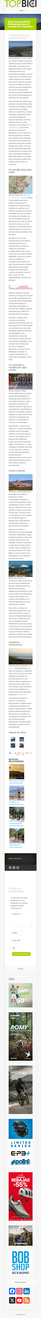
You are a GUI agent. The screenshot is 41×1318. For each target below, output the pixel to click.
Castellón (23, 58)
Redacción (18, 35)
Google (10, 867)
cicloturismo (21, 695)
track (26, 444)
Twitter (17, 867)
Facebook (14, 867)
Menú (21, 10)
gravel (12, 668)
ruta (25, 578)
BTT (30, 666)
